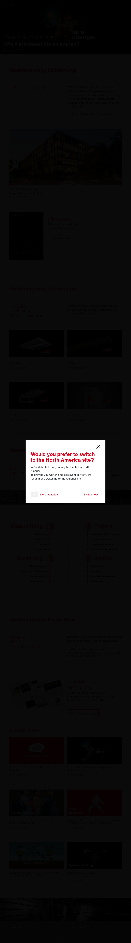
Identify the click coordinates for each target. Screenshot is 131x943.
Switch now (91, 494)
